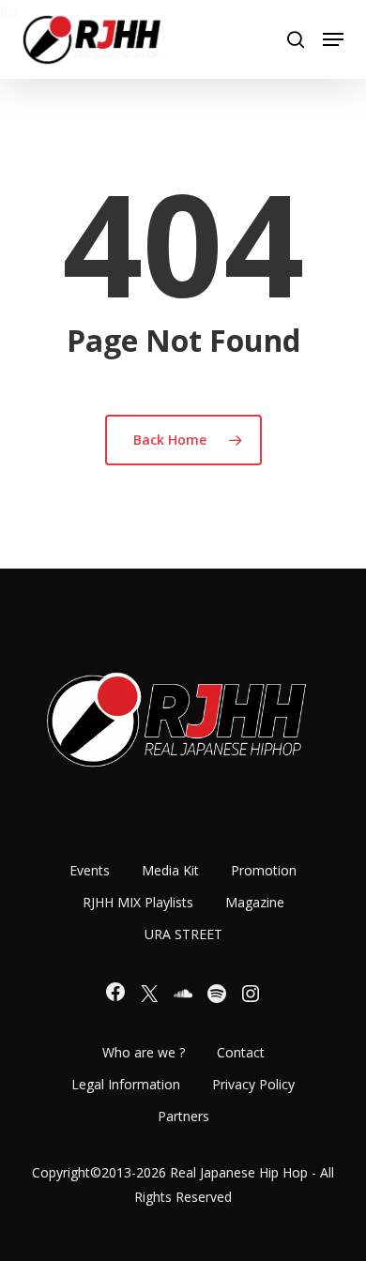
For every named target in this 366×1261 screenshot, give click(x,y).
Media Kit (170, 870)
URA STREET (183, 934)
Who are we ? (143, 1052)
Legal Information (125, 1084)
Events (89, 870)
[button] (333, 39)
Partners (183, 1116)
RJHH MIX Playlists (138, 902)
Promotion (264, 870)
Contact (241, 1052)
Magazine (254, 902)
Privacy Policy (253, 1084)
